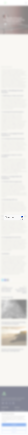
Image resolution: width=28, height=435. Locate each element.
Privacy (20, 219)
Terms (22, 219)
